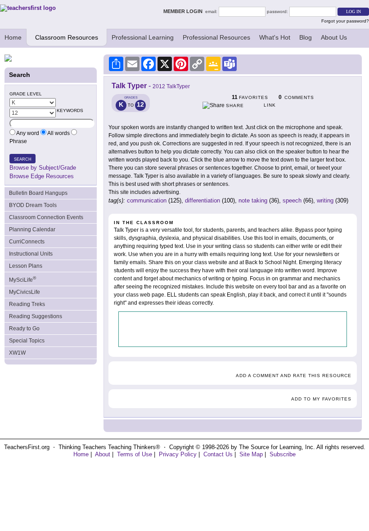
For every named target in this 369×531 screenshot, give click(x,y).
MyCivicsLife (24, 292)
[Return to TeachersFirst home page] (28, 7)
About (102, 454)
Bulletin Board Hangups (38, 193)
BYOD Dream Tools (33, 205)
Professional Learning (143, 37)
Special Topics (27, 341)
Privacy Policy (178, 454)
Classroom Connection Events (46, 217)
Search (23, 159)
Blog (305, 37)
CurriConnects (27, 241)
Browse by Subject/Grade (42, 167)
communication (146, 200)
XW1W (17, 353)
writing (325, 200)
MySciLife (22, 279)
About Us (334, 37)
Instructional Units (31, 254)
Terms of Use (134, 454)
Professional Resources (216, 37)
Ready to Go (24, 328)
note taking (252, 200)
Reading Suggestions (35, 316)
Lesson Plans (25, 266)
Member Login (184, 11)
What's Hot (274, 37)
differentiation (202, 200)
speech (292, 200)
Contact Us (218, 454)
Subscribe (283, 454)
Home (13, 37)
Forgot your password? (345, 20)
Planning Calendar (32, 229)
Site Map (251, 454)
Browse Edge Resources (41, 176)
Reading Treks (27, 304)
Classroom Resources (66, 37)
